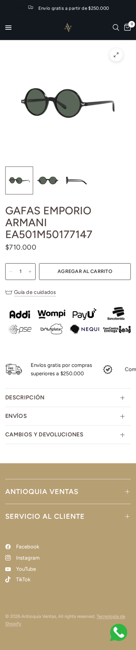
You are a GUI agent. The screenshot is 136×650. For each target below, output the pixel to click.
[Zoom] (116, 54)
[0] (126, 27)
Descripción (25, 397)
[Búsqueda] (116, 27)
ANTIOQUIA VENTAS (41, 491)
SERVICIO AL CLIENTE (45, 516)
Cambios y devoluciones (44, 434)
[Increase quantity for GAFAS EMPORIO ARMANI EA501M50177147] (30, 272)
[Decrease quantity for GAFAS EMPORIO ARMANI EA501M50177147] (11, 272)
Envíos (16, 416)
